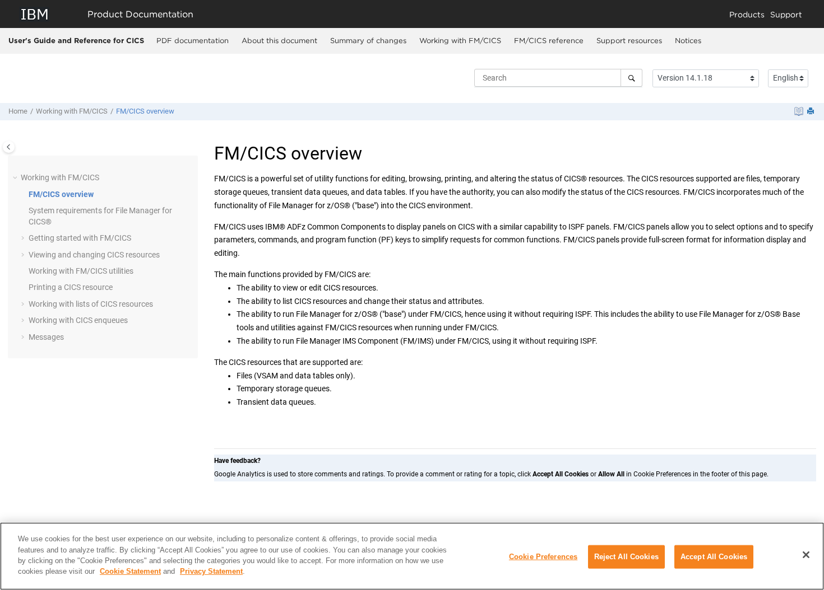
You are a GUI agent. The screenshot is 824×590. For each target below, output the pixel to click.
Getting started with (80, 237)
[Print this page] (812, 111)
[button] (16, 178)
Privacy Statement (211, 571)
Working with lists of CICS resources (91, 303)
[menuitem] (192, 40)
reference (549, 40)
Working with (460, 40)
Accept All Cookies (714, 556)
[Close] (806, 554)
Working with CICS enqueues (78, 320)
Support (786, 14)
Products (747, 14)
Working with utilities (81, 270)
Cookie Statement (130, 571)
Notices (688, 40)
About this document (279, 40)
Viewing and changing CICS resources (94, 254)
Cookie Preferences (543, 556)
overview (145, 111)
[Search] (631, 78)
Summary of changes (368, 40)
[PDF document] (798, 111)
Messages (46, 337)
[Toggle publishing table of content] (9, 147)
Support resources (629, 40)
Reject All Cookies (626, 556)
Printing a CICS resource (71, 287)
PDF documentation (192, 40)
